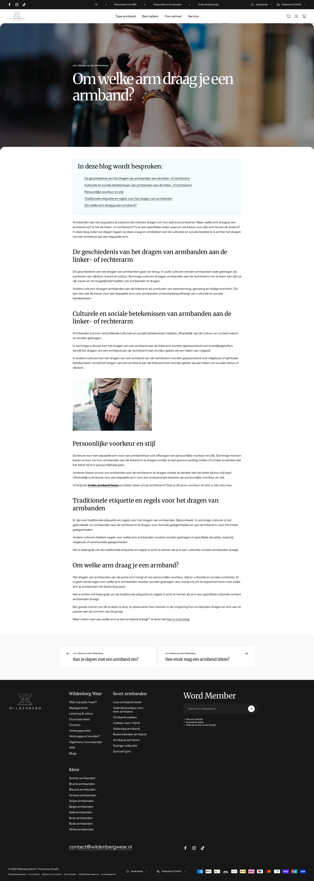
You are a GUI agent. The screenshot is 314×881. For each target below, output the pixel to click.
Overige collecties (125, 745)
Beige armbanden (81, 806)
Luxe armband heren (127, 702)
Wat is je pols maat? (83, 702)
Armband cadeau (125, 717)
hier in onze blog (178, 619)
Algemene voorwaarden (85, 742)
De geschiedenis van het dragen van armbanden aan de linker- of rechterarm (137, 178)
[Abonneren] (251, 708)
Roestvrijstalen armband (130, 734)
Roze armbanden (81, 818)
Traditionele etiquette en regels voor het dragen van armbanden (128, 198)
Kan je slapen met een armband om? (105, 659)
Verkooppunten (80, 730)
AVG (72, 747)
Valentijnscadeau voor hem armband (128, 710)
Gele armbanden (80, 812)
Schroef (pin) (122, 751)
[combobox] (261, 4)
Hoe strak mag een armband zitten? (197, 659)
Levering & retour (81, 713)
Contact (74, 725)
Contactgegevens (108, 874)
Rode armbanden (81, 823)
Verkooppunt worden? (84, 736)
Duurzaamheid (79, 719)
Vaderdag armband (126, 729)
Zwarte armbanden (82, 778)
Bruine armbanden (82, 784)
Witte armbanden (81, 829)
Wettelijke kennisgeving (88, 874)
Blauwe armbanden (82, 789)
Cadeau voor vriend (126, 723)
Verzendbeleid (70, 874)
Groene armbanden (82, 795)
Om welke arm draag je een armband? (110, 205)
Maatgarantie (78, 708)
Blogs (73, 753)
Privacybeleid (34, 874)
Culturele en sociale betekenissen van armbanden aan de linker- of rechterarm (138, 185)
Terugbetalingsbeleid (17, 874)
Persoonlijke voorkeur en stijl (103, 192)
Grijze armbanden (81, 801)
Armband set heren (126, 740)
